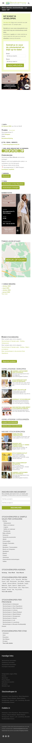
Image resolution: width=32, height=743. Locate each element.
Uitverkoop (6, 557)
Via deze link (6, 22)
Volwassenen (7, 523)
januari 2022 (6, 292)
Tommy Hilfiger (6, 579)
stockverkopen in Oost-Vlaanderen (13, 184)
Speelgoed (6, 551)
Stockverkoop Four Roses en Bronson (19, 380)
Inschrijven (16, 508)
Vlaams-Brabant (11, 698)
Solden (5, 561)
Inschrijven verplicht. (8, 169)
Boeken (5, 553)
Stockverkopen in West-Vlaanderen (12, 608)
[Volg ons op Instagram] (6, 736)
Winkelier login (6, 686)
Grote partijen (6, 541)
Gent (4, 635)
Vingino (4, 589)
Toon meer (5, 294)
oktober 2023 (7, 286)
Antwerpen (6, 633)
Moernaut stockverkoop (21, 399)
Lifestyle (5, 545)
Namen (12, 700)
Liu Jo (13, 579)
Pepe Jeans (25, 587)
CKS (7, 581)
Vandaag (4, 572)
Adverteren (5, 678)
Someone (18, 579)
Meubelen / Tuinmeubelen (10, 547)
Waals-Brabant (21, 698)
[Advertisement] (16, 106)
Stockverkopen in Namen (10, 618)
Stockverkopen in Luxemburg (11, 622)
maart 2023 (6, 288)
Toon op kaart (12, 130)
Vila (13, 589)
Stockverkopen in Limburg (10, 610)
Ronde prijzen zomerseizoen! (17, 434)
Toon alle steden (8, 643)
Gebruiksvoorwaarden (8, 682)
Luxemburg (21, 700)
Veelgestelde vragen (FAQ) (9, 674)
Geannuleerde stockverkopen (11, 559)
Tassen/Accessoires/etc (9, 537)
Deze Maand (20, 572)
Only (19, 587)
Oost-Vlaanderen (13, 696)
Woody (4, 583)
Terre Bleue (21, 581)
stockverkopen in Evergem (10, 187)
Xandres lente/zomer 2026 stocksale (20, 371)
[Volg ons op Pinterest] (8, 736)
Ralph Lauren (21, 585)
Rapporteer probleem (9, 361)
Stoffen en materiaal (9, 529)
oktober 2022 (7, 290)
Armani (9, 589)
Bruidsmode (7, 531)
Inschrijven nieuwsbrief (8, 666)
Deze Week (11, 572)
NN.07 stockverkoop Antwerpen (19, 463)
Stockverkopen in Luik (9, 620)
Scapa (26, 583)
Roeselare (5, 637)
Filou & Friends (13, 587)
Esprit (9, 585)
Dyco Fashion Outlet (19, 453)
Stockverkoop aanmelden (9, 660)
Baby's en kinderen (9, 525)
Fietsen (5, 555)
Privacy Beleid (6, 680)
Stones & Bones (11, 583)
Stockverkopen (14, 631)
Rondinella (20, 583)
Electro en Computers (9, 549)
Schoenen (5, 535)
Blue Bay (24, 579)
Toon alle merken (7, 591)
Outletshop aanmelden (8, 662)
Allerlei (4, 539)
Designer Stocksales (8, 543)
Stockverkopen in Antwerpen (11, 604)
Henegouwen (5, 700)
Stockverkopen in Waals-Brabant (12, 614)
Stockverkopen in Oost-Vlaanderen (12, 606)
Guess (3, 581)
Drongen (5, 641)
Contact (4, 676)
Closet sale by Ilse (19, 389)
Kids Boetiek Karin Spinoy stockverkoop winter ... (21, 407)
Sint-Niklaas (6, 639)
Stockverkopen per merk (14, 577)
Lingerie (6, 527)
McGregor (4, 587)
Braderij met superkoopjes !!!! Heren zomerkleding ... (20, 445)
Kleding (5, 521)
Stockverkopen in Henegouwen (11, 616)
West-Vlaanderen (24, 696)
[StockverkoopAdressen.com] (16, 3)
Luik (16, 700)
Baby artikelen (7, 533)
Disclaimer (5, 684)
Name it (14, 585)
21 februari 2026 (6, 126)
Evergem (7, 134)
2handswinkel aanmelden (9, 664)
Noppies (27, 581)
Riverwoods (6, 176)
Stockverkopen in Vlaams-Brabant (12, 612)
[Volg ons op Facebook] (3, 736)
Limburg (4, 698)
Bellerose (4, 585)
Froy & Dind (18, 589)
